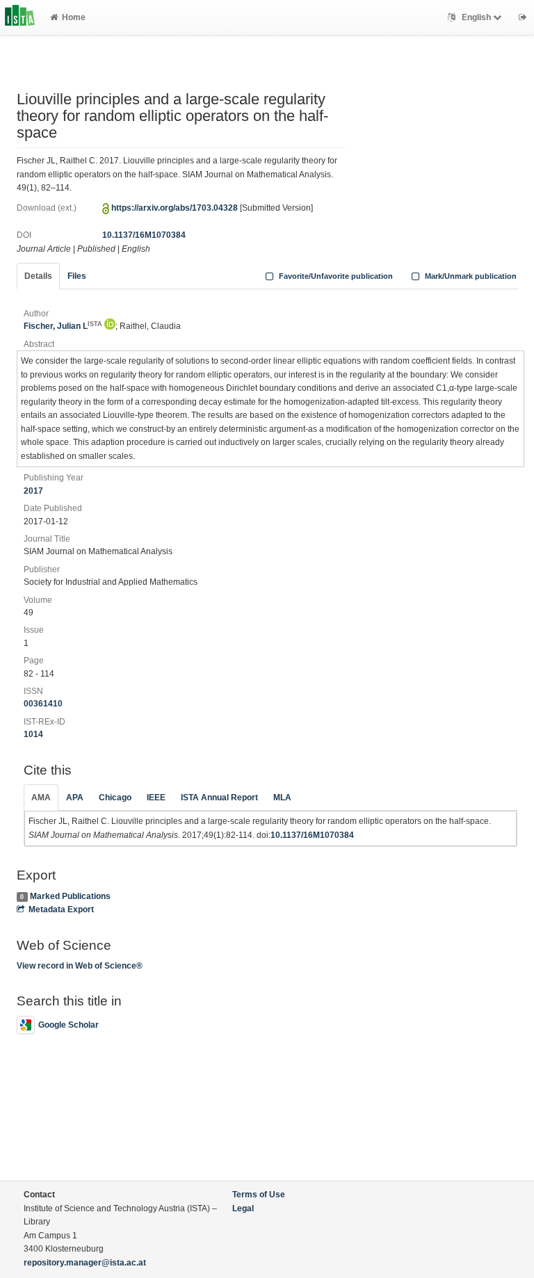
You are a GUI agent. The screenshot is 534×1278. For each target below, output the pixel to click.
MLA (282, 797)
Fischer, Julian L (63, 326)
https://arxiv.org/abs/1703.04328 (174, 208)
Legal (243, 1208)
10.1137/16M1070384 (144, 235)
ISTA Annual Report (219, 797)
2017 (33, 491)
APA (74, 797)
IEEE (156, 797)
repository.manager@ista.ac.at (85, 1263)
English (476, 17)
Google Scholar (68, 1025)
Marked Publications (70, 896)
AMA (41, 797)
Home (74, 17)
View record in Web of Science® (80, 966)
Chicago (115, 797)
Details (38, 276)
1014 (33, 734)
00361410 (43, 704)
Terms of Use (258, 1194)
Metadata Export (61, 909)
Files (76, 276)
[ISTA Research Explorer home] (20, 17)
